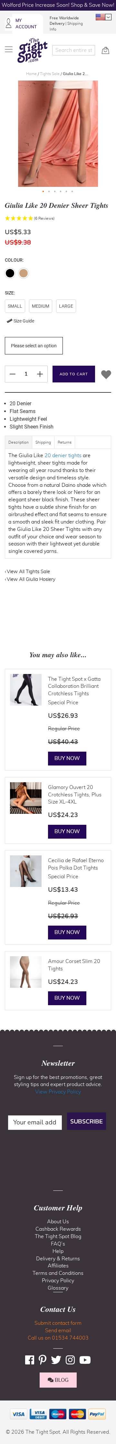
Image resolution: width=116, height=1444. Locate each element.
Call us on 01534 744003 (58, 1338)
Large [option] (66, 306)
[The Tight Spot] (32, 50)
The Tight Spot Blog (58, 1236)
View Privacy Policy (58, 1091)
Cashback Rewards (58, 1229)
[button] (103, 17)
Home (32, 74)
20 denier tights (63, 455)
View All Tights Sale (28, 571)
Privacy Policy (58, 1280)
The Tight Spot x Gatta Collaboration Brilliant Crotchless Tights (74, 687)
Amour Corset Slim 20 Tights (74, 965)
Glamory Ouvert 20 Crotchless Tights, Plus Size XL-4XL (75, 795)
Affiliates (58, 1265)
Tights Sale (50, 74)
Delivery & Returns (58, 1258)
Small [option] (15, 306)
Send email (58, 1330)
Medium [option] (40, 306)
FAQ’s (58, 1244)
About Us (58, 1221)
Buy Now (67, 758)
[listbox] (58, 313)
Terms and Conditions (58, 1273)
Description (18, 442)
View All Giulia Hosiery (31, 579)
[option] (10, 273)
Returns (65, 442)
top (7, 1406)
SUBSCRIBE (86, 1121)
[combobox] (73, 50)
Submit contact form (58, 1323)
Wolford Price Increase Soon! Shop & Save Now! (58, 5)
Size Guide (23, 320)
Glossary (58, 1288)
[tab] (18, 445)
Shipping (43, 442)
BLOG (61, 1380)
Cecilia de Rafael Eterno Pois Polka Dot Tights (76, 864)
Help (58, 1251)
